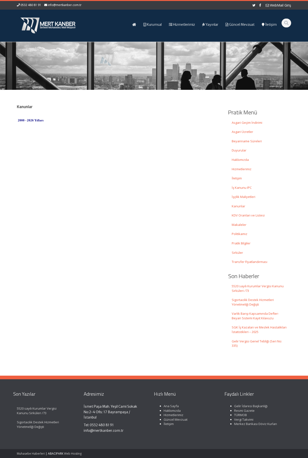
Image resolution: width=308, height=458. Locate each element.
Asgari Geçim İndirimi (247, 122)
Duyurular (239, 150)
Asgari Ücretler (242, 132)
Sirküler (237, 252)
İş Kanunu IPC (242, 187)
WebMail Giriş (280, 5)
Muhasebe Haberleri (31, 453)
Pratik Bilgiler (241, 243)
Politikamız (239, 234)
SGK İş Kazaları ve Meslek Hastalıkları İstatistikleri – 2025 (259, 329)
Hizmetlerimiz (241, 169)
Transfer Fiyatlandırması (249, 262)
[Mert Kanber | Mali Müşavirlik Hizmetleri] (48, 24)
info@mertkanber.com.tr (65, 5)
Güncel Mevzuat (175, 419)
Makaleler (239, 224)
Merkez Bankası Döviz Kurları (255, 424)
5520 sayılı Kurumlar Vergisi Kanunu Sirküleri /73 (258, 288)
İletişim (237, 178)
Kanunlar (238, 206)
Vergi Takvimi (243, 419)
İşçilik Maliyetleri (243, 197)
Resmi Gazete (244, 410)
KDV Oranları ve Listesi (248, 215)
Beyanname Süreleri (247, 141)
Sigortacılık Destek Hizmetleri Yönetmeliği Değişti (253, 302)
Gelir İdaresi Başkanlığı (251, 406)
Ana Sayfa (171, 406)
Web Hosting (73, 453)
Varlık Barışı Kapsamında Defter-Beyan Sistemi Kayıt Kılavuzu (255, 315)
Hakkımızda (240, 159)
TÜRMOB (240, 415)
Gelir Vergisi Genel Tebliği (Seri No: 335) (257, 343)
